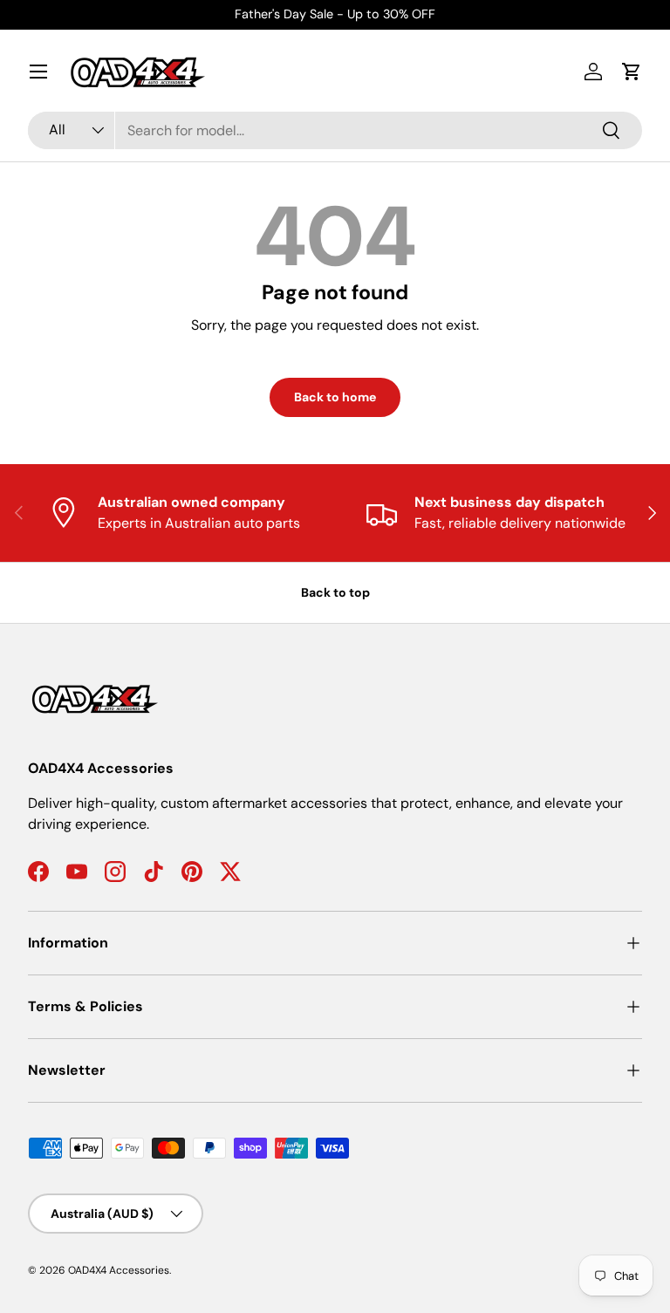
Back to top (335, 592)
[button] (631, 71)
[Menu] (38, 71)
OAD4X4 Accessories (118, 1270)
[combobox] (335, 130)
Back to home (335, 397)
